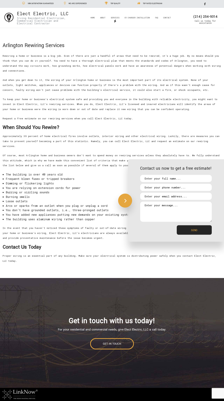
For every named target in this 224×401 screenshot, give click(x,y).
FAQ (156, 18)
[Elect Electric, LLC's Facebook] (205, 4)
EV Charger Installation (137, 18)
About (103, 18)
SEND (194, 230)
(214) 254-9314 (205, 17)
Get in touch (112, 344)
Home (92, 18)
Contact (167, 18)
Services (115, 18)
